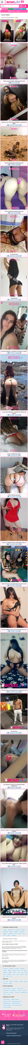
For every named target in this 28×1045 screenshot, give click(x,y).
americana (22, 974)
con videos (19, 990)
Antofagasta (16, 931)
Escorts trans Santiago (7, 1005)
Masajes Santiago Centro (16, 1001)
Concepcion (21, 931)
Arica (16, 933)
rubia (26, 974)
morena (19, 972)
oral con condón (20, 988)
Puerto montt (5, 931)
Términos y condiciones (11, 1035)
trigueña (10, 983)
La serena (20, 933)
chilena (26, 972)
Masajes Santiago (6, 999)
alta (4, 981)
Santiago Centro (11, 929)
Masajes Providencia (15, 999)
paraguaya (5, 972)
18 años (14, 972)
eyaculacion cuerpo (7, 988)
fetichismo (25, 990)
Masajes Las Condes (7, 1001)
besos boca (14, 988)
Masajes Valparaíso (6, 1003)
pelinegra (21, 981)
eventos (4, 994)
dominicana (9, 974)
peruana (25, 970)
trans (22, 972)
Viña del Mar (17, 929)
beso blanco (11, 992)
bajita (7, 981)
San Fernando (10, 933)
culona (4, 974)
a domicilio (22, 968)
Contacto (19, 1035)
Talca (24, 933)
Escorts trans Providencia (17, 1005)
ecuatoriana (17, 968)
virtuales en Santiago (7, 1007)
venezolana (5, 968)
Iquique (10, 931)
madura (7, 976)
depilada (11, 981)
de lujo (18, 970)
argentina (10, 972)
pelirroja (25, 981)
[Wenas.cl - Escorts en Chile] (10, 1)
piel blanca (5, 983)
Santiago (5, 929)
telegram (14, 970)
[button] (4, 9)
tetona (14, 974)
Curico (4, 935)
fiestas (9, 994)
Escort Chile (13, 1024)
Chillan (8, 935)
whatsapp (9, 970)
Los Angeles (13, 935)
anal (21, 970)
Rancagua (5, 933)
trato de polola (6, 990)
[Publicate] (25, 6)
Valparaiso (23, 929)
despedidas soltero (24, 992)
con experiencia (13, 990)
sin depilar (16, 981)
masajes (4, 970)
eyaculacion (5, 992)
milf (4, 976)
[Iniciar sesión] (22, 2)
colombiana (11, 968)
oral (11, 976)
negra (18, 974)
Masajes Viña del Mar (16, 1003)
